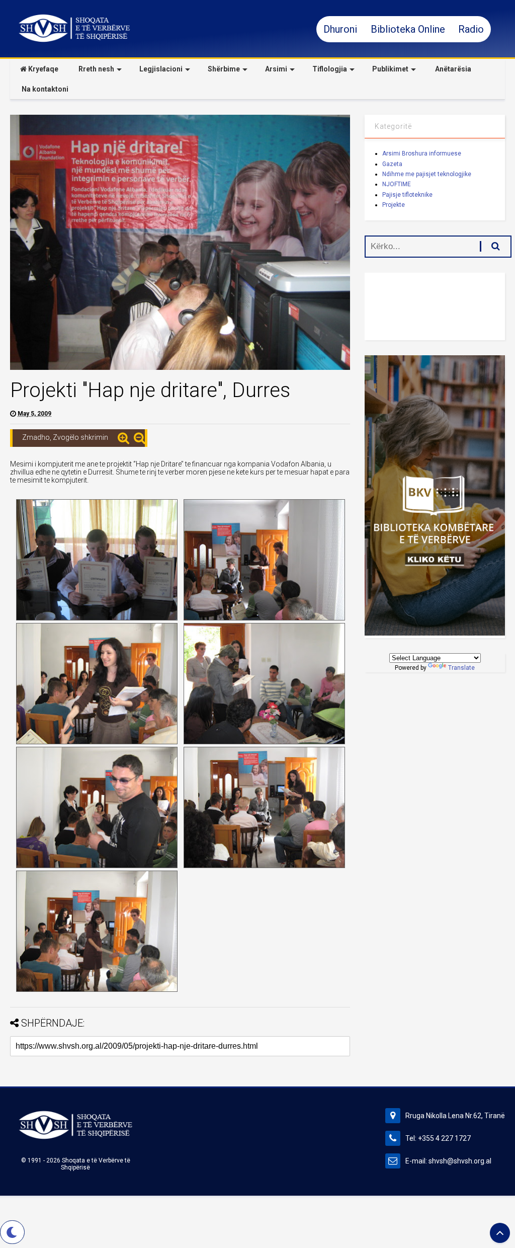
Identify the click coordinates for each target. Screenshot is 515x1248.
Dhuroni (341, 29)
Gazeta (392, 164)
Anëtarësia (452, 69)
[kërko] (490, 246)
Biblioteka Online (409, 29)
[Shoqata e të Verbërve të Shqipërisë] (74, 40)
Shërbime (224, 69)
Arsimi (276, 69)
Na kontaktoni (44, 89)
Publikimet (390, 69)
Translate (461, 667)
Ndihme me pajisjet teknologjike (426, 174)
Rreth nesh (96, 69)
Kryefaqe (42, 69)
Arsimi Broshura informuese (421, 153)
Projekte (393, 204)
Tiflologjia (329, 69)
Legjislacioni (161, 69)
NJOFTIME (396, 184)
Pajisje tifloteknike (407, 194)
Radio (471, 29)
